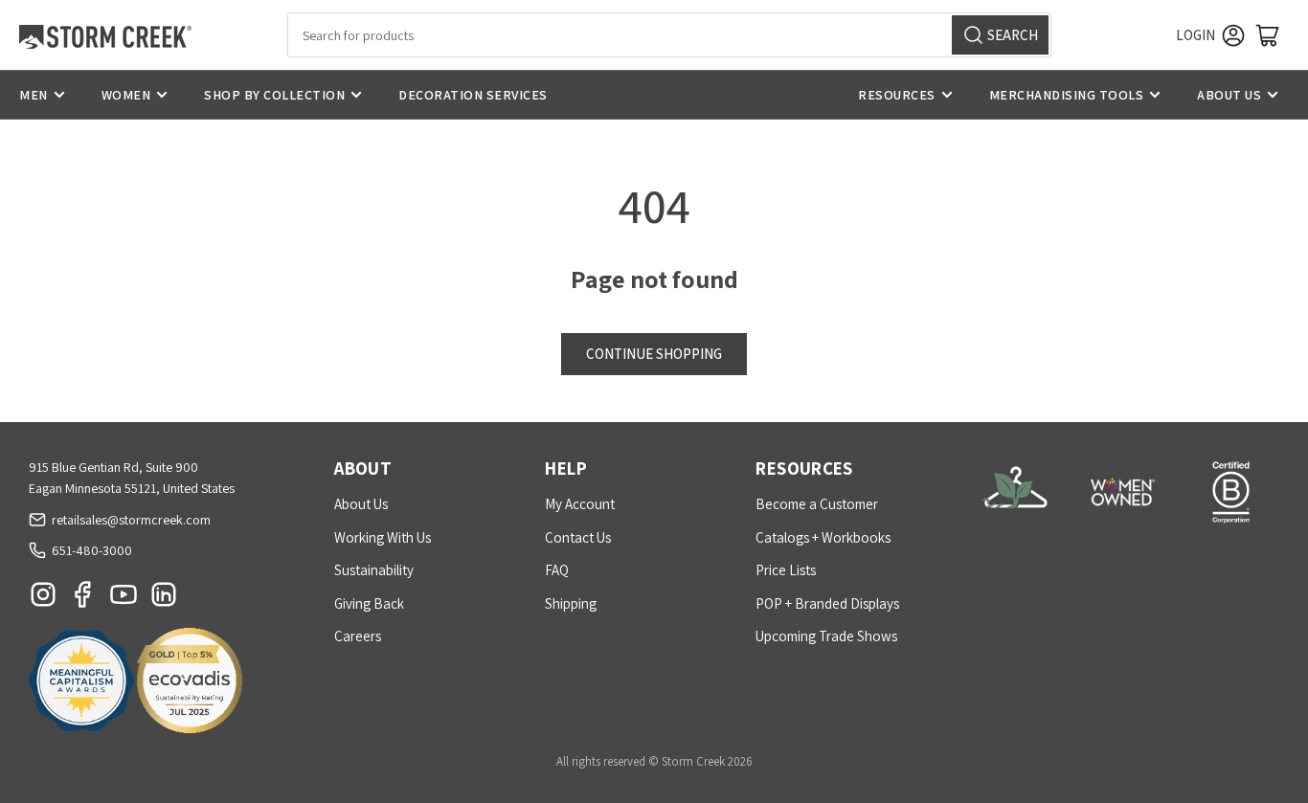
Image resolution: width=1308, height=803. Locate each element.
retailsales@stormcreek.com (131, 519)
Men (33, 94)
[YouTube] (123, 599)
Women (126, 94)
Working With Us (382, 537)
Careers (357, 636)
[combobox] (669, 34)
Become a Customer (816, 504)
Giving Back (369, 603)
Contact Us (578, 537)
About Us (1229, 94)
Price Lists (785, 570)
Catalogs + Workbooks (823, 537)
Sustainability (374, 570)
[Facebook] (83, 599)
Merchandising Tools (1066, 94)
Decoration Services (473, 94)
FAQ (557, 570)
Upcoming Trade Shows (826, 636)
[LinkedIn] (163, 599)
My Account (580, 504)
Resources (897, 94)
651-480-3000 (92, 550)
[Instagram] (43, 599)
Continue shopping (654, 354)
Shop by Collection (274, 94)
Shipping (571, 603)
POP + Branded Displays (827, 603)
